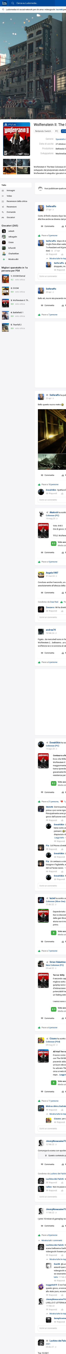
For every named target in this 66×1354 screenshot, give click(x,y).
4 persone (52, 562)
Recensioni (12, 207)
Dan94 (57, 1264)
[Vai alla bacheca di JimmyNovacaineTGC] (41, 1143)
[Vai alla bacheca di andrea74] (41, 632)
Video (9, 196)
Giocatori (11, 217)
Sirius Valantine (58, 962)
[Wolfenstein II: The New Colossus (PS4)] (16, 139)
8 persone (52, 1235)
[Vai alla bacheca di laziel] (41, 900)
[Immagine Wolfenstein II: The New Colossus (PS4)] (9, 162)
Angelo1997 (52, 573)
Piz (47, 845)
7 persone (52, 314)
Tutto (4, 185)
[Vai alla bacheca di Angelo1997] (41, 575)
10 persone (53, 484)
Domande (11, 212)
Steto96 (49, 807)
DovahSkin (51, 490)
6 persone (52, 662)
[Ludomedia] (4, 3)
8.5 (53, 543)
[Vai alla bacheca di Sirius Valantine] (41, 964)
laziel (52, 898)
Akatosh (54, 512)
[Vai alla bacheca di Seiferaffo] (41, 208)
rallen (49, 1187)
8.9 (53, 1009)
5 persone (52, 235)
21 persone (53, 801)
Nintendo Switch (43, 131)
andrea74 (51, 630)
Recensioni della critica (17, 201)
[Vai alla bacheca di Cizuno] (41, 1040)
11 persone (53, 1101)
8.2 (53, 783)
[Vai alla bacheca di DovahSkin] (41, 744)
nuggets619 (51, 1285)
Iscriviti (59, 9)
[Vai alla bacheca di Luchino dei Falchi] (41, 1343)
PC (56, 131)
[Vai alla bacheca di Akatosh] (41, 514)
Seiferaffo (51, 206)
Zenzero (50, 607)
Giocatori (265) (10, 225)
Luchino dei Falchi (58, 1173)
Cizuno (53, 1038)
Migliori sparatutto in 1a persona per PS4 (15, 269)
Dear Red (54, 602)
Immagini (11, 190)
